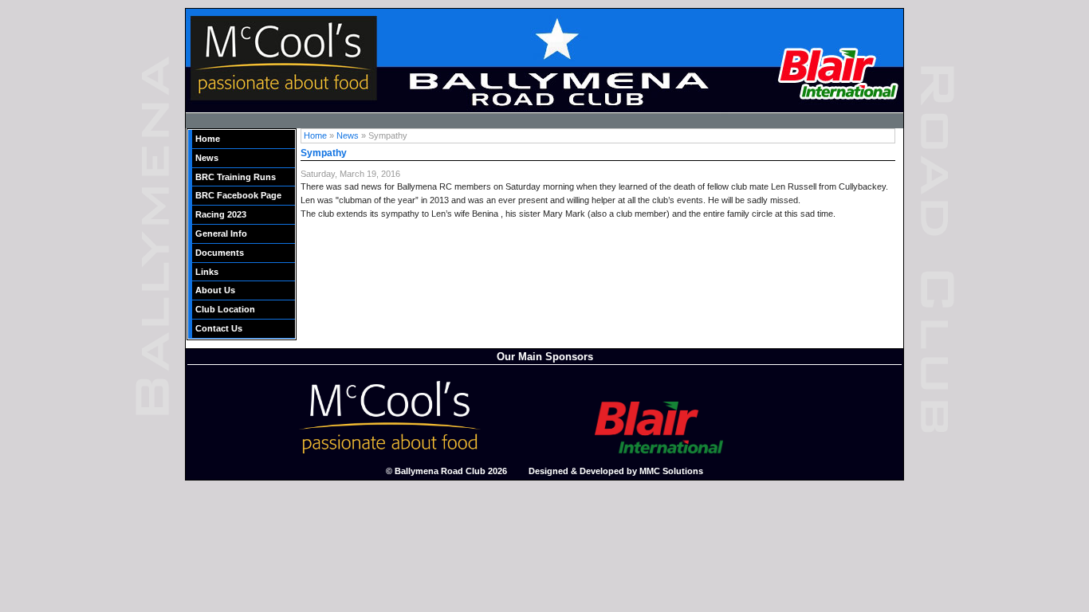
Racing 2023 (220, 214)
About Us (215, 290)
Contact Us (218, 328)
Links (206, 272)
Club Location (225, 309)
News (206, 158)
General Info (221, 233)
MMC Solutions (671, 471)
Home (207, 138)
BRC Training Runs (235, 177)
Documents (219, 252)
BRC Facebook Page (238, 195)
